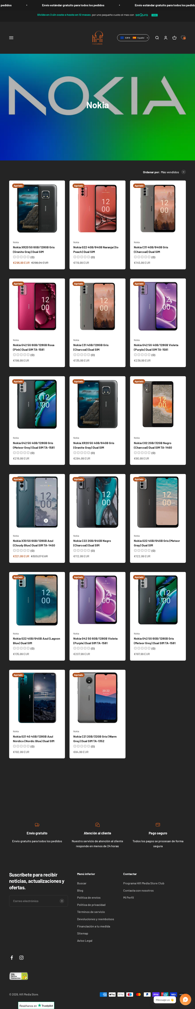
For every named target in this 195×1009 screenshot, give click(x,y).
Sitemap (82, 933)
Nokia (16, 242)
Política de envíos (89, 897)
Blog (80, 890)
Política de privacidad (91, 904)
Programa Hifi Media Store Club (143, 883)
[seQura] (97, 10)
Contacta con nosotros (138, 890)
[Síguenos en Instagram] (21, 957)
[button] (133, 37)
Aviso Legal (84, 940)
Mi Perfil (128, 897)
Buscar (81, 883)
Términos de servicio (91, 912)
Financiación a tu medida (93, 926)
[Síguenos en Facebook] (11, 957)
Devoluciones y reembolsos (95, 919)
